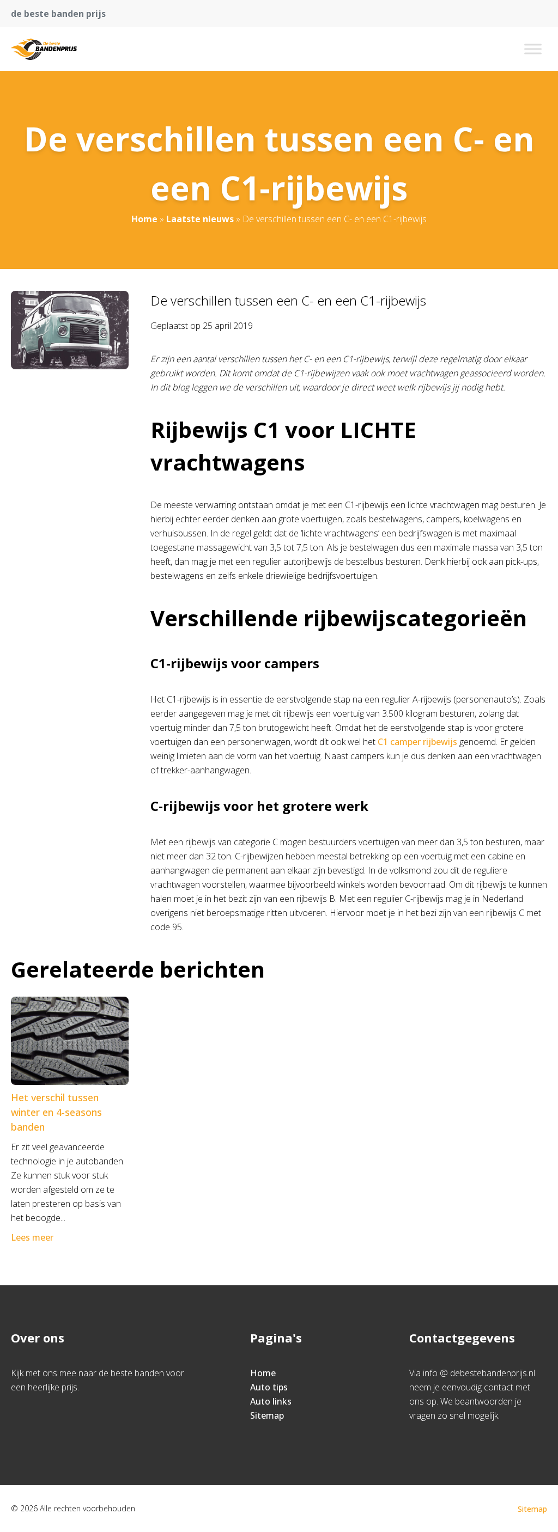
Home (144, 219)
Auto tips (269, 1387)
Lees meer (32, 1237)
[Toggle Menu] (533, 49)
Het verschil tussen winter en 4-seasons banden (56, 1112)
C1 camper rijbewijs (417, 742)
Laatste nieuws (200, 219)
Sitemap (267, 1415)
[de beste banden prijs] (44, 49)
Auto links (271, 1401)
